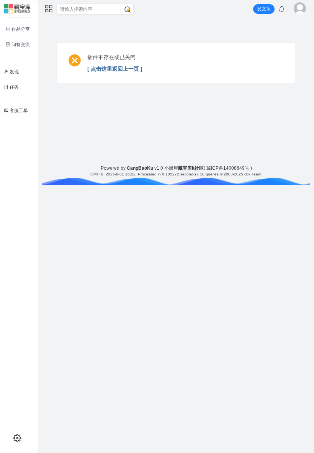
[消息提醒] (281, 10)
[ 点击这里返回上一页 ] (114, 69)
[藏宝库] (17, 8)
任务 (13, 87)
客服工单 (18, 110)
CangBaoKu (140, 168)
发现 (13, 71)
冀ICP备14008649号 (227, 168)
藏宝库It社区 (191, 168)
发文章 (264, 9)
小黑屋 (171, 168)
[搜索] (127, 9)
